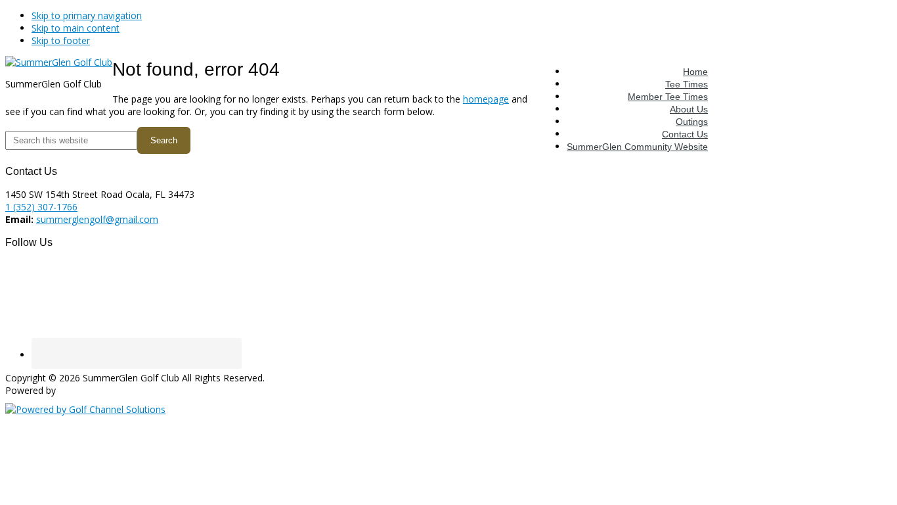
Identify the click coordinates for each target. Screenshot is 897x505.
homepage (486, 99)
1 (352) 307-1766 (41, 207)
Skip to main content (76, 28)
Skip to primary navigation (87, 15)
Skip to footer (61, 40)
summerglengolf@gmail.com (97, 219)
